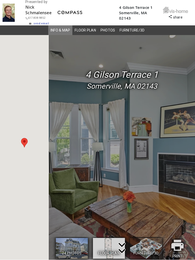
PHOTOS (108, 30)
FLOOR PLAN (85, 30)
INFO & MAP (60, 30)
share (175, 17)
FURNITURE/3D (132, 30)
